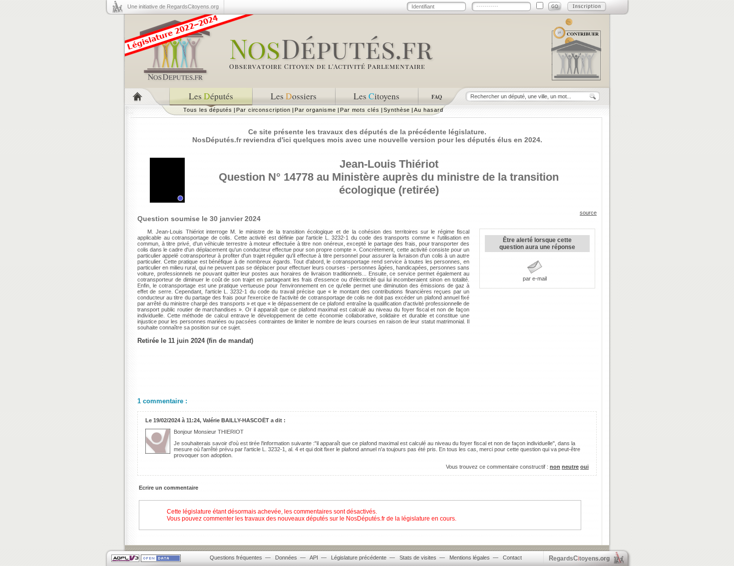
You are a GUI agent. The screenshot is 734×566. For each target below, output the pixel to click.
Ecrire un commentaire (168, 488)
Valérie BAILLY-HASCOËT (236, 420)
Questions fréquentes (236, 558)
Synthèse (396, 110)
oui (584, 467)
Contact (512, 558)
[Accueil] (147, 96)
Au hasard (428, 110)
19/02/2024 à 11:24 (176, 420)
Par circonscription (263, 110)
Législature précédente (358, 558)
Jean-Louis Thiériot (389, 164)
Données (286, 558)
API (314, 558)
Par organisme (315, 110)
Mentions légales (469, 558)
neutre (570, 467)
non (555, 467)
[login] (555, 6)
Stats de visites (417, 558)
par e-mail (535, 279)
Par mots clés (359, 110)
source (588, 213)
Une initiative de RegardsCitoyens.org (173, 6)
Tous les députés (207, 110)
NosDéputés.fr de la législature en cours (400, 518)
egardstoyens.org (579, 558)
